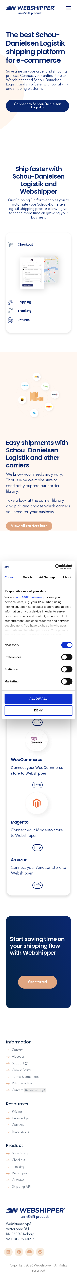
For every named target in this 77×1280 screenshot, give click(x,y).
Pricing (17, 1111)
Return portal (21, 1173)
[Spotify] (40, 1252)
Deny (38, 710)
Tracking (18, 1166)
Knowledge (20, 1118)
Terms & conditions (25, 1077)
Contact (17, 1050)
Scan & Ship (20, 1153)
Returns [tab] (23, 320)
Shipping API (21, 1186)
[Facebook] (19, 1252)
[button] (68, 9)
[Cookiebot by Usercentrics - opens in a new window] (55, 566)
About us (18, 1056)
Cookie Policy (21, 1070)
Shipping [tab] (24, 302)
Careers (28, 1090)
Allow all (38, 698)
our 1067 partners (29, 597)
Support (18, 1063)
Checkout (18, 1160)
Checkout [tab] (25, 244)
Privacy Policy (22, 1083)
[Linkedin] (8, 1252)
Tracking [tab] (24, 310)
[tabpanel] (38, 273)
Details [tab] (28, 577)
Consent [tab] (10, 577)
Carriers (18, 1125)
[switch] (66, 657)
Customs (18, 1180)
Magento (19, 822)
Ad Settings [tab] (47, 577)
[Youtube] (29, 1252)
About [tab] (67, 577)
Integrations (20, 1131)
